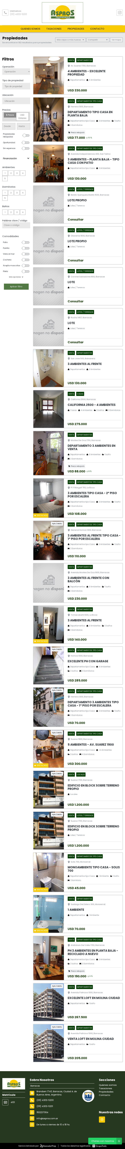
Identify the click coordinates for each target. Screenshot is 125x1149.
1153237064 (42, 1112)
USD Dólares (22, 116)
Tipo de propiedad (12, 80)
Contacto (97, 29)
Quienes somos (30, 29)
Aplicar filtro (16, 286)
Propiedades (76, 29)
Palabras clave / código (14, 220)
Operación (8, 66)
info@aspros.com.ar (47, 1118)
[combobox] (16, 86)
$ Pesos (10, 114)
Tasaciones (53, 29)
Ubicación (7, 95)
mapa (118, 39)
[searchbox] (17, 86)
